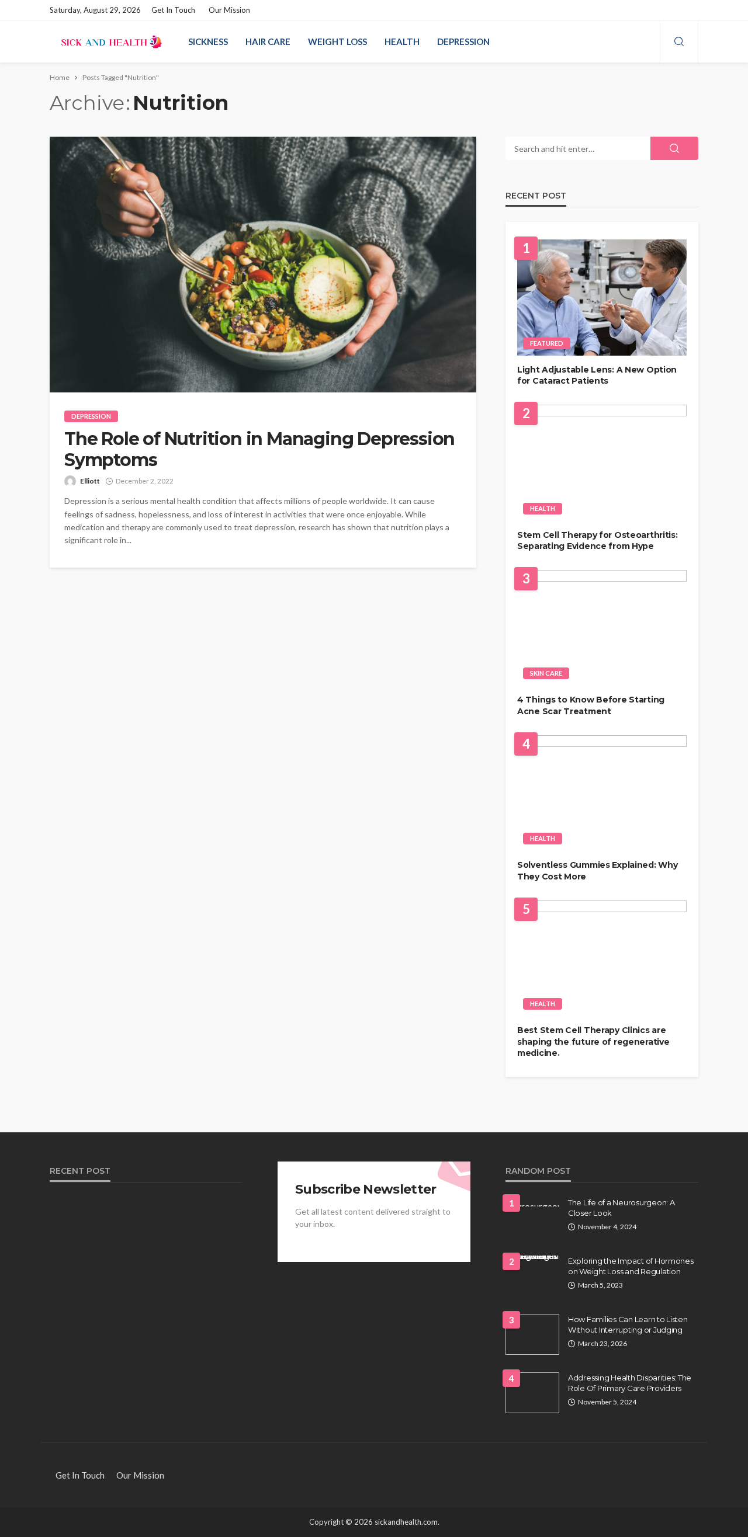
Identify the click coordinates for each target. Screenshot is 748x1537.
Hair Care (267, 41)
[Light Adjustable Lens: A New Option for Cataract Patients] (602, 297)
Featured (546, 343)
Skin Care (546, 673)
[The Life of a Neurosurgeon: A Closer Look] (532, 1201)
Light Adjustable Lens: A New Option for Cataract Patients (597, 375)
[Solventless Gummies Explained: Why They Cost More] (602, 793)
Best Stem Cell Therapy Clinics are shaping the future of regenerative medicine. (593, 1041)
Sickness (208, 41)
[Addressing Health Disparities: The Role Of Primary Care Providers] (532, 1392)
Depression (463, 41)
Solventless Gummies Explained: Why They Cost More (597, 871)
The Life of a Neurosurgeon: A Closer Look (621, 1208)
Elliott (90, 481)
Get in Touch (173, 10)
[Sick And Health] (112, 41)
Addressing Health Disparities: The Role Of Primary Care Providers (629, 1383)
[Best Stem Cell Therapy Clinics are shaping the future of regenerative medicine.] (602, 958)
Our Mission (229, 10)
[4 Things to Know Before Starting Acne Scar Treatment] (602, 628)
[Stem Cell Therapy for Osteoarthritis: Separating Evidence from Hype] (602, 463)
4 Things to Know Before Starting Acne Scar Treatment (590, 705)
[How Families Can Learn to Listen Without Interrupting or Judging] (532, 1334)
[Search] (679, 42)
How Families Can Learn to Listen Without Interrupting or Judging (628, 1324)
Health (402, 41)
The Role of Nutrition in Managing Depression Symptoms (259, 450)
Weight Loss (337, 41)
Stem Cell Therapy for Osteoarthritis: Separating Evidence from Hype (597, 541)
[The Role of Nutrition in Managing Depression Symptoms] (263, 264)
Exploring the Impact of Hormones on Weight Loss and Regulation (631, 1266)
